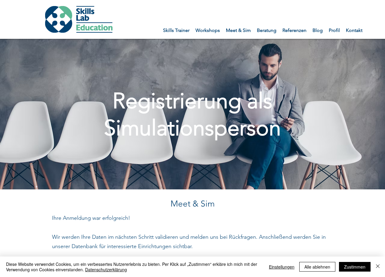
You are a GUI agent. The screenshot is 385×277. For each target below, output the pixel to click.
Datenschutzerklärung (106, 269)
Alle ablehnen (317, 267)
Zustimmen (354, 267)
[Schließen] (377, 266)
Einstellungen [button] (281, 267)
